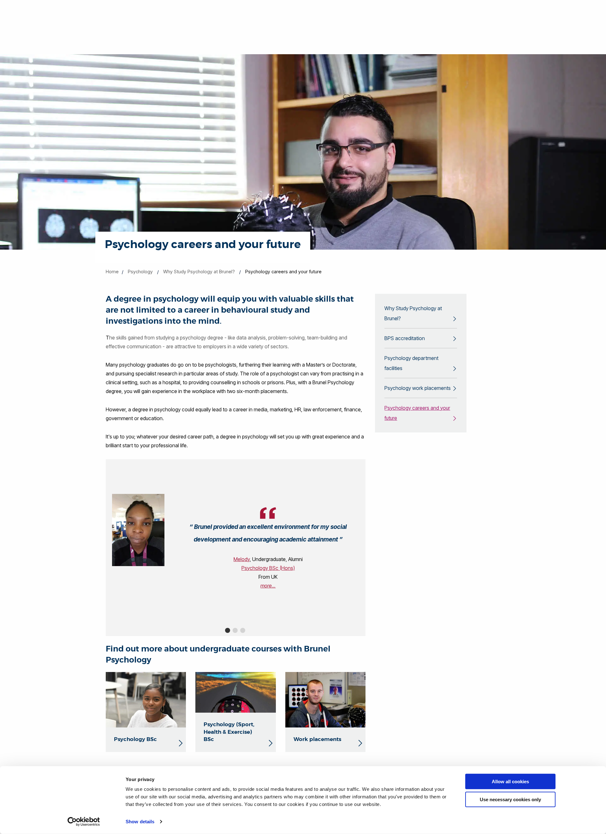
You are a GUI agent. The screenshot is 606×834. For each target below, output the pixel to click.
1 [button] (227, 630)
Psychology (140, 272)
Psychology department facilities (411, 363)
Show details (140, 821)
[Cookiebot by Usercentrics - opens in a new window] (83, 821)
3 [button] (242, 630)
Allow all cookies (510, 781)
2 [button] (235, 630)
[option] (235, 542)
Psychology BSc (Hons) (268, 568)
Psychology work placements (417, 388)
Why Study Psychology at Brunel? (199, 272)
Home (112, 272)
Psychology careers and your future (417, 413)
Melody (242, 559)
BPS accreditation (404, 338)
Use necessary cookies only (510, 799)
